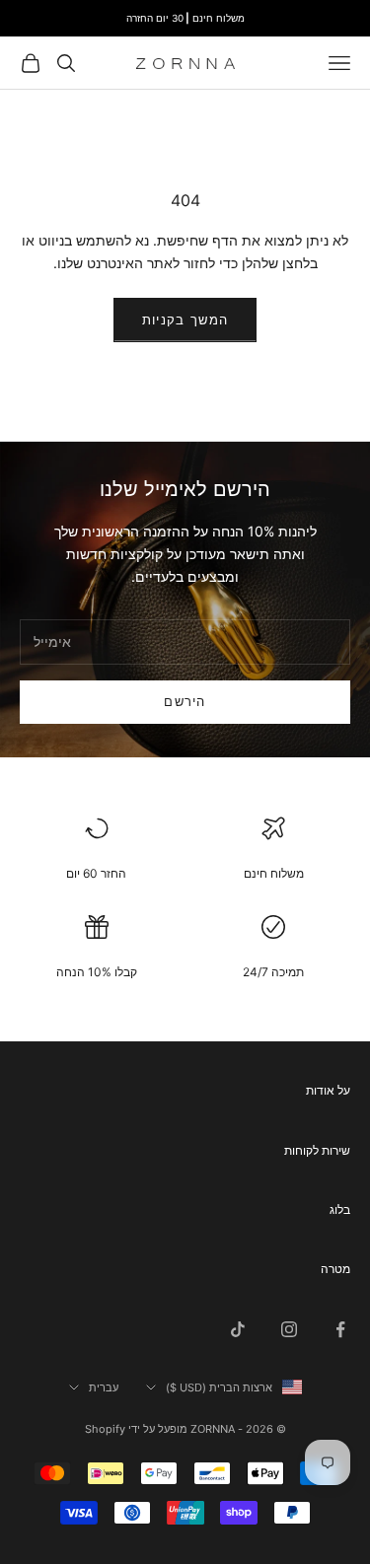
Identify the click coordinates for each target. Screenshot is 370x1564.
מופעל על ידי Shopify (136, 1429)
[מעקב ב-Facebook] (340, 1329)
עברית (103, 1387)
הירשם (185, 701)
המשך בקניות (185, 319)
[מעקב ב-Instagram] (289, 1329)
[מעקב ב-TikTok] (238, 1329)
